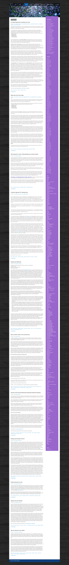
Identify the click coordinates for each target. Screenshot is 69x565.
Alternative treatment (23, 187)
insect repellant (49, 297)
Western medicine (49, 439)
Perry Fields (48, 378)
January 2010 (48, 129)
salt (47, 399)
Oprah (47, 371)
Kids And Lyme (49, 306)
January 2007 (48, 168)
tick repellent (48, 425)
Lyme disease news (49, 327)
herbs (34, 328)
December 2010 (49, 116)
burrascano (48, 216)
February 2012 (49, 102)
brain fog (48, 211)
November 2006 (49, 170)
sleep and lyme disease (50, 402)
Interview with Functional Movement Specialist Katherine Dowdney (26, 392)
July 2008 (48, 151)
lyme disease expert (49, 325)
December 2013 (49, 81)
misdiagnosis (48, 358)
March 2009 (48, 141)
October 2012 (48, 92)
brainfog (48, 212)
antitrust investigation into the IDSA (51, 193)
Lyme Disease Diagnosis (50, 31)
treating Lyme (28, 216)
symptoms (48, 419)
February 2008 (49, 157)
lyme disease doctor (49, 313)
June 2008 (48, 152)
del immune (48, 241)
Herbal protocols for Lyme (16, 482)
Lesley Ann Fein (49, 307)
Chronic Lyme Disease (50, 24)
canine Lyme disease (49, 218)
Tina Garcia (48, 427)
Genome (48, 271)
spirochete (48, 405)
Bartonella (48, 202)
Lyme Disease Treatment (17, 23)
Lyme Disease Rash (49, 40)
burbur (48, 215)
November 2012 (49, 91)
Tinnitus (48, 428)
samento (48, 400)
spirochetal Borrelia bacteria (50, 404)
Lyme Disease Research (50, 41)
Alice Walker (48, 186)
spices (47, 403)
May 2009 (48, 139)
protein (48, 383)
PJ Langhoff (48, 380)
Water (47, 437)
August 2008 (48, 150)
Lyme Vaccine (48, 318)
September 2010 (49, 120)
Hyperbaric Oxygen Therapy (50, 288)
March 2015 (48, 73)
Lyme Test (48, 317)
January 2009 (48, 144)
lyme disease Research (50, 329)
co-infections (48, 228)
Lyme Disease (49, 28)
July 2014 (48, 78)
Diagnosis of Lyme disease (50, 243)
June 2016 (48, 67)
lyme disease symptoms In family (51, 331)
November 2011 (49, 105)
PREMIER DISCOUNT (50, 4)
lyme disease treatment (16, 187)
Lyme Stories (48, 316)
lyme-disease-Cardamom (50, 348)
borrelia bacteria (49, 206)
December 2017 (49, 60)
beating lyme (48, 203)
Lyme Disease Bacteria (50, 29)
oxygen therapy (49, 374)
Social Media (57, 4)
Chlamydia (48, 223)
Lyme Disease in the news (50, 37)
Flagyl (34, 386)
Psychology (48, 386)
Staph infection (49, 409)
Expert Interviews (36, 4)
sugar (47, 416)
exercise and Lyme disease (20, 432)
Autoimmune (48, 197)
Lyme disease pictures (50, 328)
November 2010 (49, 117)
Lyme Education (49, 48)
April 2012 (48, 99)
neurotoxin (48, 367)
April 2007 (48, 164)
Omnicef (48, 370)
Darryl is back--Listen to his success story (20, 334)
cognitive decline (49, 230)
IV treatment (48, 303)
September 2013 (49, 84)
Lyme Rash (48, 344)
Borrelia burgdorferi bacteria (50, 208)
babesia (48, 199)
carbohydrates (49, 219)
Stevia (47, 413)
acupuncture (48, 184)
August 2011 (48, 108)
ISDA (47, 302)
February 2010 (49, 128)
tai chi (21, 433)
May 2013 (48, 86)
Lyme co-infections (49, 320)
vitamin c (48, 436)
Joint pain (48, 305)
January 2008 (48, 158)
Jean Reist (48, 304)
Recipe (48, 393)
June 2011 (48, 110)
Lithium (48, 308)
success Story (48, 415)
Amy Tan (48, 190)
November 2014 (49, 75)
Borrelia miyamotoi (49, 209)
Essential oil (48, 262)
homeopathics (49, 287)
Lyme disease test (49, 333)
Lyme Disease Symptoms (26, 23)
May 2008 (48, 153)
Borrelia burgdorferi (16, 329)
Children (48, 222)
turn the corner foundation (50, 432)
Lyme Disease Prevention (34, 23)
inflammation (48, 296)
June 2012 (48, 97)
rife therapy (48, 395)
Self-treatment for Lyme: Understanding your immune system (24, 154)
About (20, 4)
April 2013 (48, 87)
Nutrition (48, 369)
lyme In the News (49, 338)
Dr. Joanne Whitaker (49, 252)
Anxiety (48, 194)
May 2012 (48, 98)
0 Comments (13, 91)
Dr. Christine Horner (49, 249)
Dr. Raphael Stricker (49, 255)
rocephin (48, 397)
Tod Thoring (48, 429)
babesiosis (48, 200)
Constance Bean (49, 232)
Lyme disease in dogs (50, 314)
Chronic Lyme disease (27, 432)
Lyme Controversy (49, 321)
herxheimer (48, 284)
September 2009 (49, 134)
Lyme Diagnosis (49, 322)
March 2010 (48, 127)
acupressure (48, 183)
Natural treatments (49, 362)
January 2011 (48, 115)
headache (48, 278)
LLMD (47, 309)
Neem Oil (48, 363)
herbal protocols (49, 280)
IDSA (47, 289)
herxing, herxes (49, 286)
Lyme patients (49, 343)
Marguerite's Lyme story (50, 352)
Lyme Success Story (17, 24)
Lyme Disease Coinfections (50, 30)
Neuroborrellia (49, 366)
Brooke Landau (49, 213)
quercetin (48, 389)
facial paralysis (49, 267)
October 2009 (48, 133)
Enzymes (48, 260)
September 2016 (49, 66)
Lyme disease (48, 311)
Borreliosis (48, 177)
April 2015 (48, 72)
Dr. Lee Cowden (49, 253)
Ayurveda (48, 198)
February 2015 (49, 74)
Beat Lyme (25, 88)
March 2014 (48, 79)
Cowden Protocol (49, 234)
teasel (32, 328)
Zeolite (48, 443)
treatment (48, 431)
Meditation (48, 354)
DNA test (48, 178)
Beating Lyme (48, 22)
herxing (48, 285)
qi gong (18, 433)
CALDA (48, 217)
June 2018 (48, 57)
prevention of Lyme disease (50, 381)
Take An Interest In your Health (18, 530)
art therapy (48, 195)
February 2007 (49, 166)
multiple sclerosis (49, 360)
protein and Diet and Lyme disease (51, 384)
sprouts (48, 408)
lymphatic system (49, 350)
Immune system (49, 294)
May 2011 (48, 111)
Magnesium (48, 351)
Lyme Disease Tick (49, 46)
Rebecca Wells (49, 392)
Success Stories (43, 4)
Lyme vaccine (48, 347)
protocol (48, 385)
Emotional (48, 258)
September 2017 (49, 62)
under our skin (49, 433)
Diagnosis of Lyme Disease (50, 25)
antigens (48, 192)
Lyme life (48, 339)
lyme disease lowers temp (50, 326)
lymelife (48, 349)
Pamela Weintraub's (49, 376)
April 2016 (48, 68)
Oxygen (48, 373)
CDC (47, 220)
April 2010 (48, 126)
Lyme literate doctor (49, 340)
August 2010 (48, 121)
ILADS (48, 291)
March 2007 (48, 165)
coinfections (48, 231)
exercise (14, 432)
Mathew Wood (49, 353)
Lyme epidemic (49, 315)
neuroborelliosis (49, 364)
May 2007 (48, 163)
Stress (47, 414)
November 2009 (49, 132)
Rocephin (32, 256)
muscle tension (49, 361)
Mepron (32, 386)
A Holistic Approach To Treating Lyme (19, 192)
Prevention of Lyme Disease (18, 532)
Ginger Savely (49, 272)
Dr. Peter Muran (49, 254)
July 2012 (48, 96)
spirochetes (48, 406)
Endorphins (48, 259)
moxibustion (48, 359)
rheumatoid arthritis (49, 394)
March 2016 (48, 69)
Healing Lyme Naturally (16, 262)
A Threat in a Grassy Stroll (50, 181)
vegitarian (48, 435)
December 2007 (49, 159)
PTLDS (48, 387)
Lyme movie (48, 342)
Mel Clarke (48, 355)
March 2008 (48, 156)
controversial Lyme (49, 233)
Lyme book (48, 319)
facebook (48, 266)
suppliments (48, 418)
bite (47, 205)
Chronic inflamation (49, 224)
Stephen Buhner (49, 410)
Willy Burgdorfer (49, 441)
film (47, 269)
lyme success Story (15, 386)
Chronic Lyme (48, 225)
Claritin (48, 227)
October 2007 (48, 162)
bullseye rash (48, 214)
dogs (47, 245)
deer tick (48, 239)
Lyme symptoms (49, 346)
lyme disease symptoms (50, 330)
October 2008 (48, 147)
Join (22, 4)
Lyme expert (48, 337)
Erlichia (48, 261)
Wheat (48, 440)
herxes (48, 179)
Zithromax (28, 386)
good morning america (50, 275)
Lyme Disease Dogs (49, 35)
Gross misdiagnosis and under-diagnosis (51, 277)
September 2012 (49, 93)
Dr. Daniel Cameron (49, 250)
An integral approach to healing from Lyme (20, 22)
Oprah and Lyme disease (50, 372)
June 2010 (48, 123)
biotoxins (48, 204)
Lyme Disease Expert (17, 394)
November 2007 (49, 160)
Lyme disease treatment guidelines (51, 335)
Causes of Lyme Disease (50, 23)
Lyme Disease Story (25, 194)
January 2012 (48, 103)
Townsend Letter (49, 430)
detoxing (48, 242)
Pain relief (48, 375)
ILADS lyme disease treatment (51, 293)
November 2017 (49, 61)
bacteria (48, 201)
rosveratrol (48, 398)
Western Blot (48, 438)
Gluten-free (48, 274)
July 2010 (48, 122)
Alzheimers (48, 189)
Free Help (30, 4)
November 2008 (49, 146)
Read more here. (20, 490)
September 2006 (49, 172)
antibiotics (35, 256)
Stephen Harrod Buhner (50, 53)
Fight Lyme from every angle (17, 95)
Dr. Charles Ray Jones (50, 248)
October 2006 (48, 171)
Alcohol (48, 185)
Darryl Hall (48, 238)
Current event (48, 236)
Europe (48, 263)
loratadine (48, 310)
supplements (48, 417)
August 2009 (48, 135)
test (47, 422)
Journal (26, 4)
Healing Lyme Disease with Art (18, 438)
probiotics (48, 382)
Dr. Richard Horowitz (49, 256)
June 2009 (48, 138)
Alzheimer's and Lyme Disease (51, 188)
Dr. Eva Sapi (48, 251)
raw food (48, 391)
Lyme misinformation (49, 341)
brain (47, 210)
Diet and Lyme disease (50, 244)
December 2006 (49, 169)
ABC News (48, 182)
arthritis (48, 196)
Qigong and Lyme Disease (16, 500)
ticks (47, 426)
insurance (48, 299)
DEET (47, 240)
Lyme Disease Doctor (33, 96)
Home (15, 4)
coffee (47, 229)
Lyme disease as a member (30, 523)
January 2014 (48, 80)
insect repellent (49, 298)
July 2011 (48, 109)
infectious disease (49, 295)
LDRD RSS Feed (49, 449)
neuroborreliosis (49, 365)
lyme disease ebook (49, 324)
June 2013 (48, 85)
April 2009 (48, 140)
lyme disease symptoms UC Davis (51, 332)
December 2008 (49, 145)
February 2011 (49, 114)
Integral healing (15, 256)
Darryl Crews (21, 386)
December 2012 (49, 90)
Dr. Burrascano (49, 247)
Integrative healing (30, 187)
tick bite (48, 424)
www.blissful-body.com (19, 429)
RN (47, 180)
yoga (32, 432)
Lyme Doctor (48, 336)
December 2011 (49, 104)
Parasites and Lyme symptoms (51, 377)
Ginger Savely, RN (49, 273)
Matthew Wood (27, 269)
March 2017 (48, 63)
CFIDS (48, 221)
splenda (48, 407)
